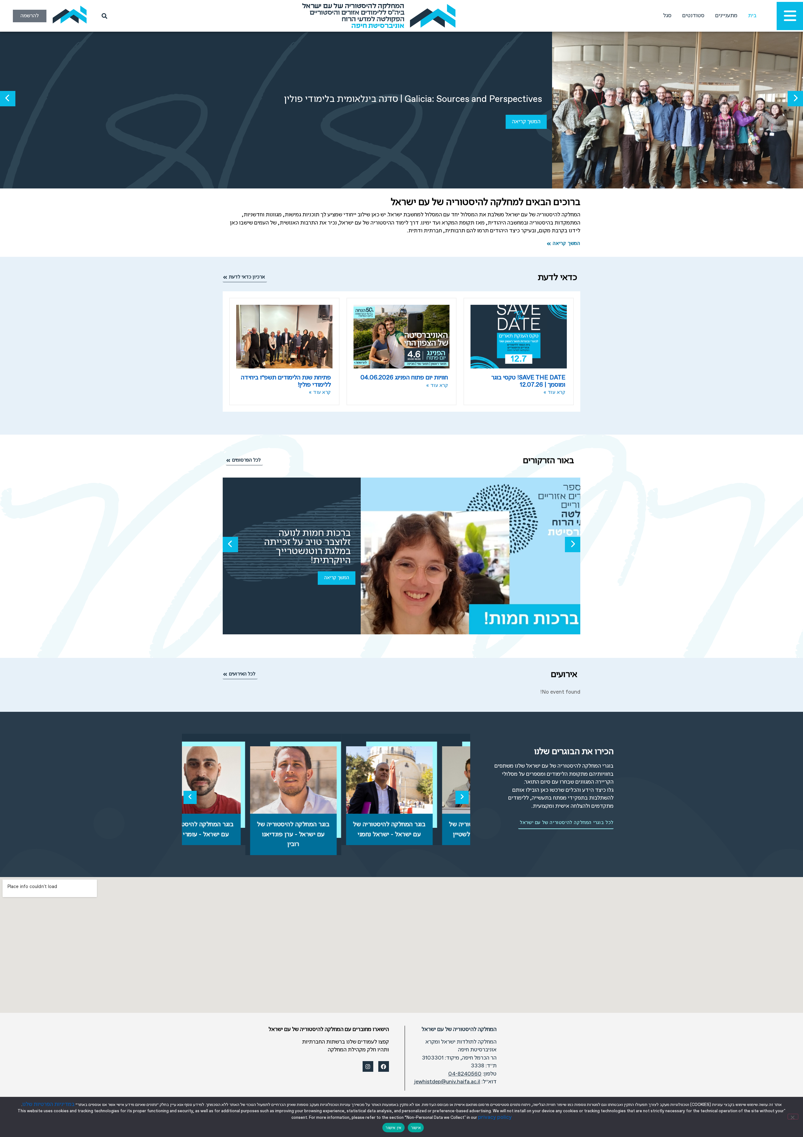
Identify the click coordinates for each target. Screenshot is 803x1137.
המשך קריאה (526, 121)
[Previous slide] (190, 797)
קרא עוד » (555, 392)
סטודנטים (693, 15)
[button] (795, 98)
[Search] (103, 16)
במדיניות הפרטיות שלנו (48, 1104)
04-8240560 (464, 1074)
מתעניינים (726, 15)
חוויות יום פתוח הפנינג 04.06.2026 (404, 378)
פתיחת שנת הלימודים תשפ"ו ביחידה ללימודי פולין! (286, 381)
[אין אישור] (793, 1116)
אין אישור (393, 1127)
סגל (667, 15)
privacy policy (495, 1117)
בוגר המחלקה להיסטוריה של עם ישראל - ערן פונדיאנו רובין (326, 834)
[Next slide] (462, 797)
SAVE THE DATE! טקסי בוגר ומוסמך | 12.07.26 (528, 381)
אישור (416, 1127)
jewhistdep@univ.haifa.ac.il (447, 1082)
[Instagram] (368, 1066)
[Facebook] (383, 1066)
